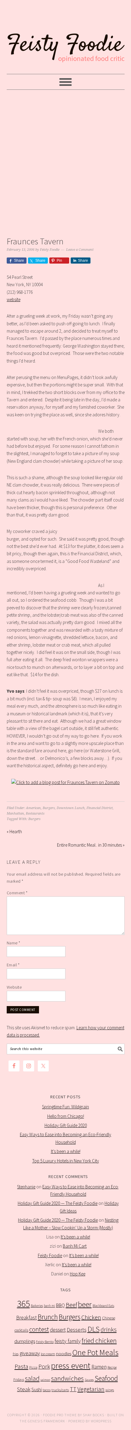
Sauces (89, 1380)
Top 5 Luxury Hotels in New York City (65, 1161)
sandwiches (67, 1378)
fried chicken (99, 1341)
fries (16, 1354)
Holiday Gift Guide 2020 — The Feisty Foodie (57, 1203)
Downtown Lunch (71, 808)
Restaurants (35, 813)
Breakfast (26, 1317)
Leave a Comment (80, 250)
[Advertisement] (65, 161)
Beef (71, 1305)
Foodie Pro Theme (60, 1415)
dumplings (24, 1341)
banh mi (49, 1306)
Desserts (77, 1329)
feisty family (68, 1341)
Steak (23, 1389)
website (13, 299)
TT (73, 1389)
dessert (58, 1329)
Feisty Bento (45, 1341)
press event (70, 1365)
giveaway (29, 1353)
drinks (109, 1329)
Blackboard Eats (103, 1306)
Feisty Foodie (50, 1255)
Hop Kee (77, 1274)
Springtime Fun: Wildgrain (65, 1107)
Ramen (99, 1366)
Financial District (100, 808)
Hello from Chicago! (65, 1116)
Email (13, 965)
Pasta (21, 1366)
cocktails (21, 1330)
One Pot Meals (95, 1352)
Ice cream (48, 1354)
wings (109, 1390)
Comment (17, 893)
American (33, 808)
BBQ (60, 1305)
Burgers (49, 808)
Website (14, 987)
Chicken (91, 1317)
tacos (47, 1390)
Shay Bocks (93, 1415)
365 (23, 1303)
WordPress (101, 1421)
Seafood (106, 1378)
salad (32, 1378)
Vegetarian (90, 1389)
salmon (45, 1380)
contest (39, 1329)
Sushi (36, 1389)
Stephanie (26, 1187)
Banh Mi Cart (75, 1246)
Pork (44, 1366)
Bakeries (37, 1305)
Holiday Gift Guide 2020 (65, 1125)
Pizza (33, 1367)
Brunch (48, 1316)
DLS (93, 1329)
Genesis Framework (46, 1421)
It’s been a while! (65, 1151)
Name (13, 943)
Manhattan (15, 813)
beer (85, 1304)
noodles (63, 1353)
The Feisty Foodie (66, 37)
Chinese (108, 1318)
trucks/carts (60, 1390)
